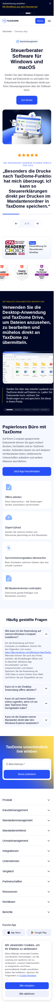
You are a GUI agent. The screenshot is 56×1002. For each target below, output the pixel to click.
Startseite (7, 31)
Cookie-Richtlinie (28, 975)
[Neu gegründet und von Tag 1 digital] (21, 13)
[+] (26, 804)
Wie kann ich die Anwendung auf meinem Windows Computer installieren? (23, 637)
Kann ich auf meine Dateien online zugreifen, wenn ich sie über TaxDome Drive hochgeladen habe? (21, 707)
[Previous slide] (16, 228)
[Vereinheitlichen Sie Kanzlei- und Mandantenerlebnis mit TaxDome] (34, 13)
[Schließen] (50, 3)
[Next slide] (37, 228)
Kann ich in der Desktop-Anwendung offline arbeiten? (20, 692)
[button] (9, 413)
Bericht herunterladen (13, 9)
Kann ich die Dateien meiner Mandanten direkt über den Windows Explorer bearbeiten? (22, 723)
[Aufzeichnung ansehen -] (23, 13)
